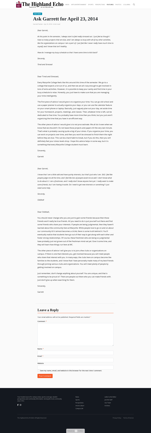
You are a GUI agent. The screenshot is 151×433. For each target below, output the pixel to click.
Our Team (108, 403)
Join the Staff (108, 400)
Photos (118, 5)
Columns (126, 5)
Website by (75, 431)
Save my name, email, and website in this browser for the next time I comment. (71, 371)
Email (40, 356)
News (67, 5)
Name (40, 349)
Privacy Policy (117, 418)
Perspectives (100, 5)
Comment (42, 321)
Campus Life (79, 408)
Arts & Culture (80, 406)
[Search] (134, 5)
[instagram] (20, 405)
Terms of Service (128, 418)
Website (40, 363)
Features (110, 5)
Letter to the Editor (110, 397)
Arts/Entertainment (78, 5)
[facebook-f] (17, 405)
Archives (107, 406)
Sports (91, 5)
